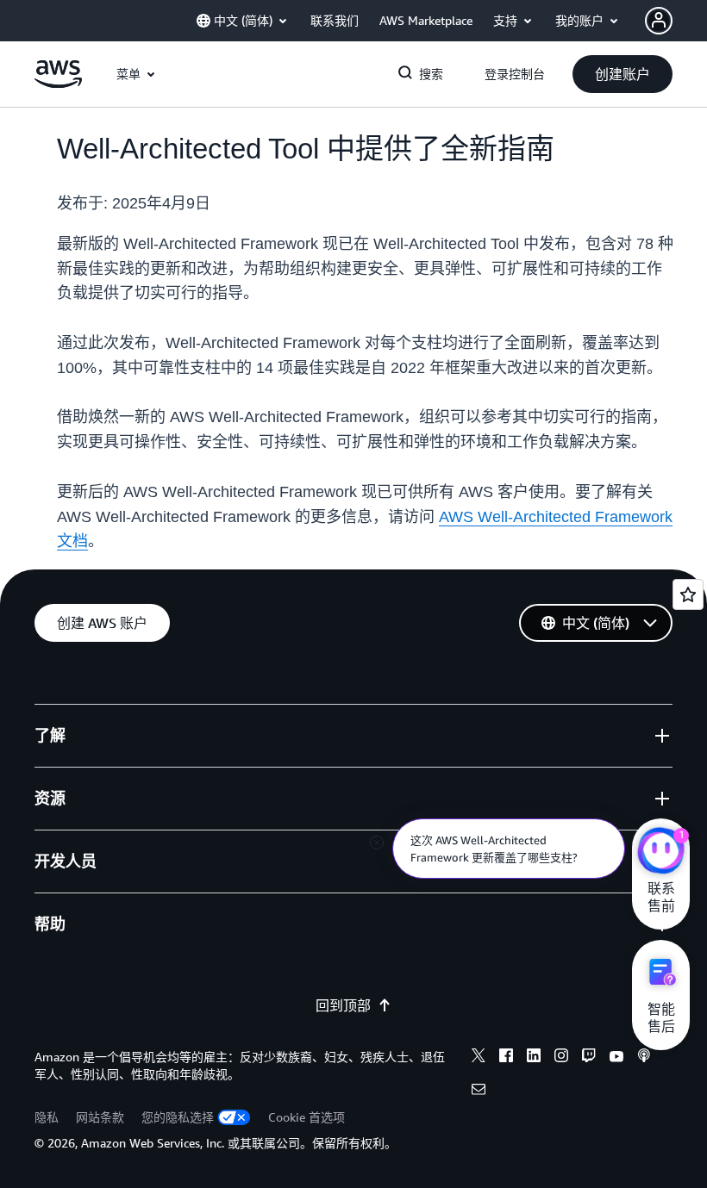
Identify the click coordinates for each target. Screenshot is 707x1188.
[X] (478, 1057)
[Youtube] (616, 1057)
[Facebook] (506, 1057)
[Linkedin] (534, 1057)
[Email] (478, 1091)
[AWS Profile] (659, 20)
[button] (622, 74)
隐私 (46, 1117)
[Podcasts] (644, 1057)
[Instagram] (561, 1057)
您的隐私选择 (177, 1117)
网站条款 (100, 1117)
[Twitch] (589, 1057)
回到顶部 (343, 1005)
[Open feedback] (688, 594)
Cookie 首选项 (306, 1117)
